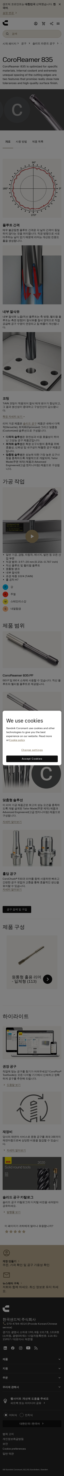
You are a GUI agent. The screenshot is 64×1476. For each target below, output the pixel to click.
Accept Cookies (32, 759)
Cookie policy (17, 740)
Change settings (32, 750)
